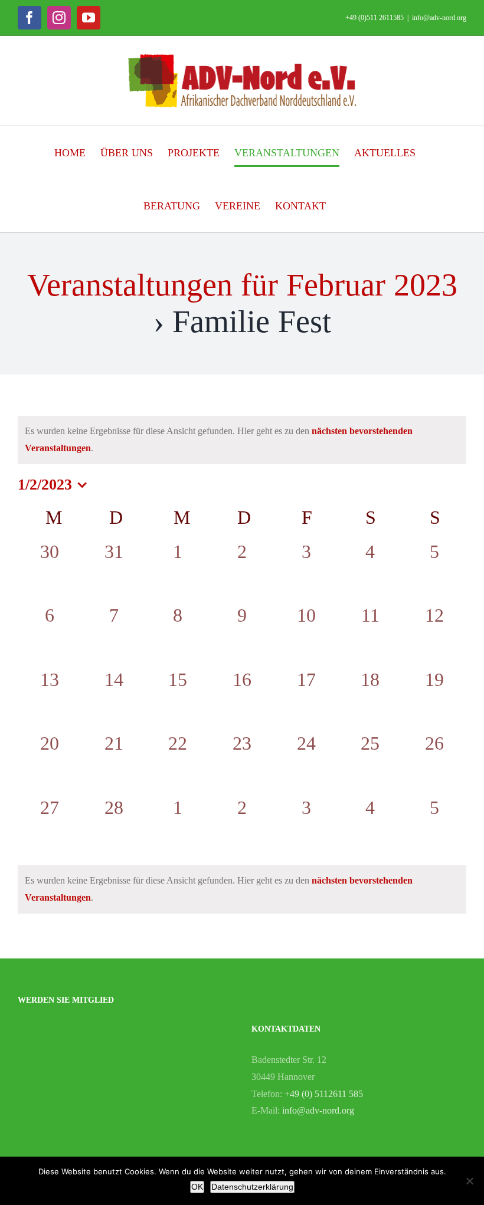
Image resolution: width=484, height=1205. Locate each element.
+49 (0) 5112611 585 (323, 1094)
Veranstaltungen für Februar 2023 (242, 285)
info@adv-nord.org (439, 18)
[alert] (242, 440)
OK (197, 1186)
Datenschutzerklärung (252, 1186)
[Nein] (469, 1181)
